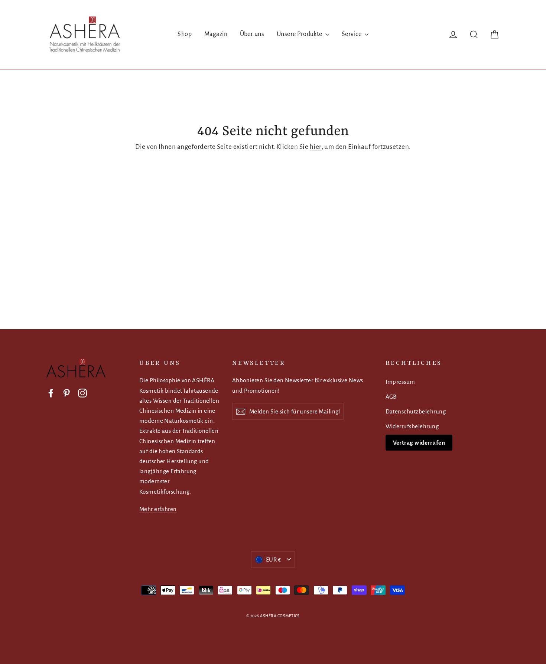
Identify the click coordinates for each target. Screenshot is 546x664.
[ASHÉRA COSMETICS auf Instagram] (82, 392)
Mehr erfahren (158, 509)
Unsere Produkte (300, 34)
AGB (391, 396)
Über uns (252, 34)
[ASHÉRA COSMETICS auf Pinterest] (66, 392)
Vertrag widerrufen (419, 442)
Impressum (400, 382)
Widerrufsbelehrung (412, 426)
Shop (185, 34)
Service (352, 34)
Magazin (215, 34)
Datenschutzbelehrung (416, 411)
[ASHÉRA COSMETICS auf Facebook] (50, 392)
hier (316, 146)
